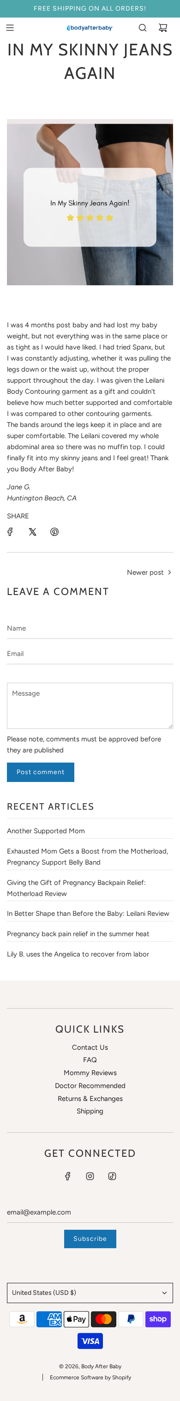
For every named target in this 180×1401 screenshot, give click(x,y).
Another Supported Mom (46, 831)
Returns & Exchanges (90, 1098)
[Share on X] (32, 532)
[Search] (142, 28)
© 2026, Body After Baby (90, 1366)
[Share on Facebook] (10, 532)
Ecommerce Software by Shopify (90, 1377)
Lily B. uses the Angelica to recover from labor (78, 954)
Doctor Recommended (90, 1086)
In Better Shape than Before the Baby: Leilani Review (88, 913)
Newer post (145, 572)
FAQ (90, 1060)
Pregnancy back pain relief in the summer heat (78, 934)
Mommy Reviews (90, 1073)
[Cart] (163, 28)
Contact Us (90, 1047)
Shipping (90, 1111)
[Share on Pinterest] (54, 532)
